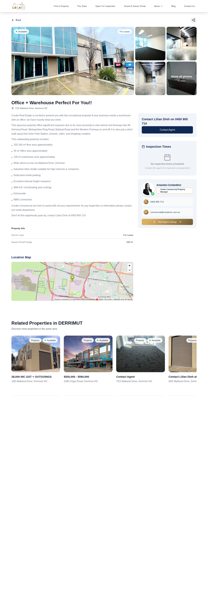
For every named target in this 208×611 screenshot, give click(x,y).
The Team (82, 6)
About (157, 6)
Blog (173, 6)
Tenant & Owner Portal (135, 6)
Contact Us (189, 6)
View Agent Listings (167, 222)
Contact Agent (167, 129)
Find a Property (61, 6)
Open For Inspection (105, 6)
